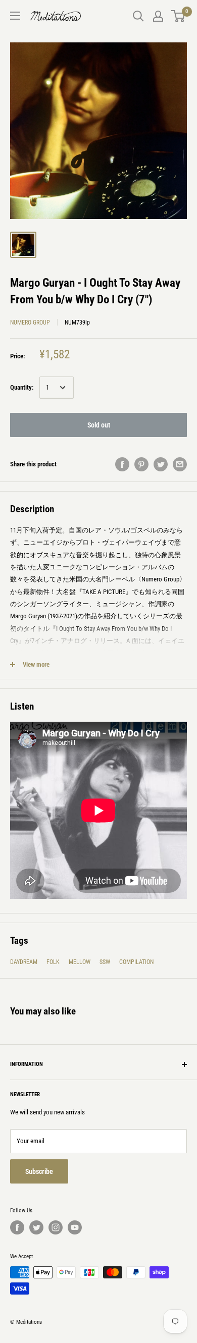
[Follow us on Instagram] (55, 1227)
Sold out (98, 425)
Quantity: (21, 387)
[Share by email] (180, 464)
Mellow (79, 961)
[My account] (158, 16)
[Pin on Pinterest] (141, 464)
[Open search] (138, 16)
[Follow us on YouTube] (75, 1227)
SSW (105, 961)
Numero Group (30, 322)
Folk (53, 961)
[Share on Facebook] (122, 464)
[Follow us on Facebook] (17, 1227)
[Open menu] (15, 16)
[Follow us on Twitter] (36, 1227)
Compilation (136, 961)
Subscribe (39, 1171)
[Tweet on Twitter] (161, 464)
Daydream (23, 961)
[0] (178, 16)
